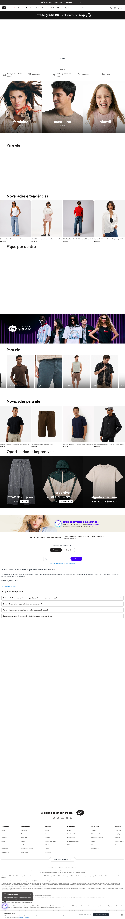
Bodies (47, 830)
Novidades (83, 8)
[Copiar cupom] (81, 2)
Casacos (4, 845)
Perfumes (118, 830)
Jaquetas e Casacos (27, 848)
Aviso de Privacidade (24, 917)
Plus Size (95, 826)
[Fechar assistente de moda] (30, 894)
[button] (111, 8)
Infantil (37, 8)
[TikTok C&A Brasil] (58, 818)
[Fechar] (122, 915)
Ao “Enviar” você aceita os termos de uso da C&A (63, 563)
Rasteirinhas (71, 837)
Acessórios (118, 845)
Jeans (75, 8)
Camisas (23, 834)
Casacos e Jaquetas (97, 837)
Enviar (76, 558)
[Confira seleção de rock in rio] (62, 343)
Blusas (3, 830)
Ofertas (12, 8)
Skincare (117, 837)
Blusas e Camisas (96, 834)
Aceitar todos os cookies (101, 914)
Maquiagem (118, 834)
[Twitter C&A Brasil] (67, 818)
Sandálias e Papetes (73, 841)
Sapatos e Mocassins (73, 834)
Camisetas (24, 830)
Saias (3, 841)
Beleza (44, 8)
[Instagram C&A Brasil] (54, 818)
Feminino (20, 8)
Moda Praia (4, 848)
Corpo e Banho (119, 841)
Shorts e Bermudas (50, 841)
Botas (69, 830)
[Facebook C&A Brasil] (71, 818)
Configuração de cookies (84, 914)
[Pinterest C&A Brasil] (62, 818)
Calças (3, 834)
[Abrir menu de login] (115, 8)
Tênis (68, 845)
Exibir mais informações (61, 859)
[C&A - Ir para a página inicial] (4, 8)
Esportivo (68, 8)
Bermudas (24, 837)
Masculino (29, 8)
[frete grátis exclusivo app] (62, 19)
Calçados (59, 8)
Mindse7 (51, 8)
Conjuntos (48, 834)
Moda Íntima (5, 852)
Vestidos (3, 837)
